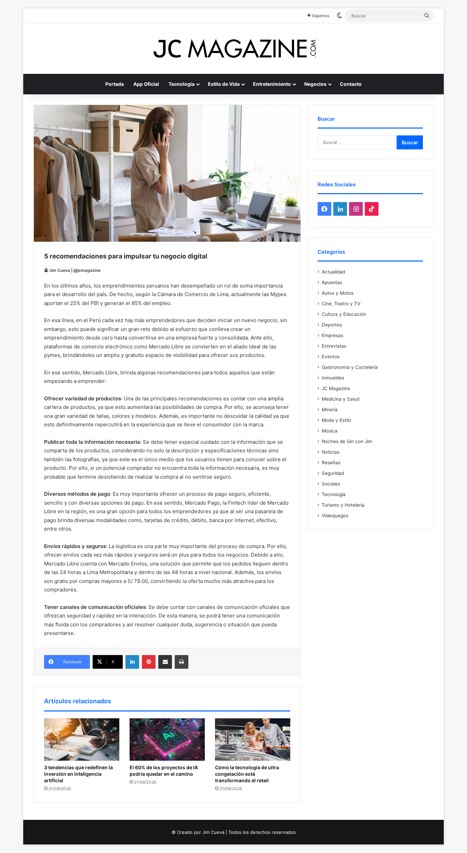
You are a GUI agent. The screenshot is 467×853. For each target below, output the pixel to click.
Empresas (332, 335)
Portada (114, 84)
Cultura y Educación (344, 314)
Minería (330, 409)
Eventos (330, 356)
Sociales (331, 484)
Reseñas (331, 462)
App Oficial (146, 84)
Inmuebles (333, 378)
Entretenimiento (272, 84)
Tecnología (182, 84)
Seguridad (333, 473)
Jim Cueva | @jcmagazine (75, 270)
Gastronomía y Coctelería (350, 367)
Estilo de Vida (224, 84)
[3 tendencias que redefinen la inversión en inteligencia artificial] (81, 739)
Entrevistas (334, 346)
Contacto (351, 84)
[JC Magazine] (233, 48)
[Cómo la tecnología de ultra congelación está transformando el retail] (252, 739)
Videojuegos (335, 515)
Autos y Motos (337, 293)
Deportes (332, 325)
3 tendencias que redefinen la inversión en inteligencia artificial (78, 773)
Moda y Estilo (336, 420)
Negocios (315, 84)
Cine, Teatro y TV (341, 303)
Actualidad (333, 272)
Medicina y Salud (340, 399)
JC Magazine (336, 388)
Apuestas (332, 282)
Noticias (330, 452)
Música (329, 431)
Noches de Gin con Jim (347, 441)
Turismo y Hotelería (343, 505)
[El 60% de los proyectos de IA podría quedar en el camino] (167, 739)
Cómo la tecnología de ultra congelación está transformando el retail (247, 773)
